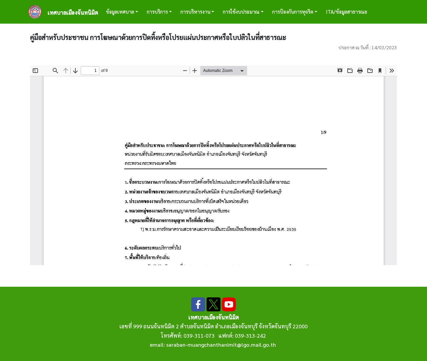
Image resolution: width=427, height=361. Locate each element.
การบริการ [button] (157, 11)
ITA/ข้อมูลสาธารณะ (346, 11)
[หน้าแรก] (37, 11)
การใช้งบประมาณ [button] (241, 11)
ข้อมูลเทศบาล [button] (120, 11)
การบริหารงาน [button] (195, 11)
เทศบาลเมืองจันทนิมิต (73, 12)
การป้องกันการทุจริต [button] (292, 11)
